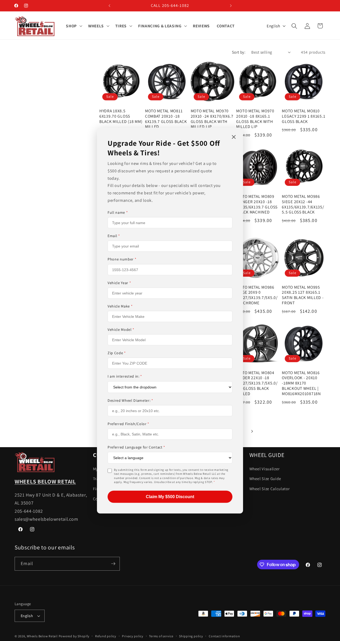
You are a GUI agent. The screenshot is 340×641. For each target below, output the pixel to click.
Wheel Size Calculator (269, 488)
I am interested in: (125, 376)
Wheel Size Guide (265, 478)
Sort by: (239, 52)
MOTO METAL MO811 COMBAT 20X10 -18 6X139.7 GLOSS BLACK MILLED (166, 118)
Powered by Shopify (74, 636)
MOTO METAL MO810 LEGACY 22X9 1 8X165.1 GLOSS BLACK (303, 116)
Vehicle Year (119, 282)
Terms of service (161, 636)
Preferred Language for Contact (136, 447)
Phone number (122, 259)
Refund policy (105, 636)
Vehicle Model (121, 329)
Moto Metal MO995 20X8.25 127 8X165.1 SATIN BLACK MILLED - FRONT (303, 295)
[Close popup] (233, 137)
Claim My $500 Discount (170, 496)
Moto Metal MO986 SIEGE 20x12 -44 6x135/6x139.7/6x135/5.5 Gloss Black (303, 204)
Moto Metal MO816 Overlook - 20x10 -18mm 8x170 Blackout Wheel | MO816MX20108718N (301, 383)
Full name (118, 212)
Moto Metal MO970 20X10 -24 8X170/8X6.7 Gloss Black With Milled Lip (212, 118)
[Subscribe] (113, 564)
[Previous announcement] (109, 5)
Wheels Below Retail (42, 636)
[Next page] (251, 431)
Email (114, 235)
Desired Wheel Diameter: (130, 400)
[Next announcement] (231, 5)
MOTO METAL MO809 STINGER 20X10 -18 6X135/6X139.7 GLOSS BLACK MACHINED (257, 204)
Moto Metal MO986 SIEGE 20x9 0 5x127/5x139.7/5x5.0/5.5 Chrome (256, 295)
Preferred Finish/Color (128, 423)
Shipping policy (191, 636)
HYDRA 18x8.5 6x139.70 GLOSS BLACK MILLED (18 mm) (120, 116)
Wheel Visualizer (264, 468)
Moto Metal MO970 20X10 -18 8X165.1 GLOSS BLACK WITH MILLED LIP (255, 118)
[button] (73, 26)
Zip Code (117, 353)
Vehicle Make (120, 306)
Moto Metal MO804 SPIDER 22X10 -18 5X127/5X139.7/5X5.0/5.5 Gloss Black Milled (256, 383)
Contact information (224, 636)
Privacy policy (132, 636)
